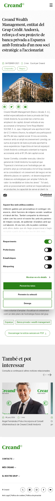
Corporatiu (8, 68)
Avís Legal (6, 495)
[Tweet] (11, 106)
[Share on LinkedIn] (18, 106)
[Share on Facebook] (4, 106)
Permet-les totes (27, 286)
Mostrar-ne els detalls (36, 277)
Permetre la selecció (27, 294)
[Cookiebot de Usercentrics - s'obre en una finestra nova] (40, 195)
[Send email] (25, 106)
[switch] (48, 250)
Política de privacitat (33, 495)
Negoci (22, 68)
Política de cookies (18, 495)
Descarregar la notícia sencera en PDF (26, 333)
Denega (27, 303)
